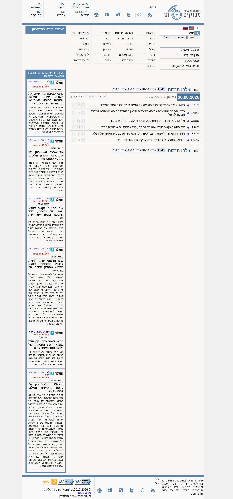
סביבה (151, 43)
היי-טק (107, 49)
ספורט (107, 33)
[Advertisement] (135, 76)
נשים (108, 60)
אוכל (152, 49)
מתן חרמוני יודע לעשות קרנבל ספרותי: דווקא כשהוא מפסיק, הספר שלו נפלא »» (45, 265)
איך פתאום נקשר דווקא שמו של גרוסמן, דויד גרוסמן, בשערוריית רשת (143, 127)
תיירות (107, 43)
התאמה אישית (190, 49)
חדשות (150, 33)
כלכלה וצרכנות (124, 33)
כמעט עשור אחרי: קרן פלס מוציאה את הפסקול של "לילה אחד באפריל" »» (45, 344)
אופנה (151, 60)
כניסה (152, 6)
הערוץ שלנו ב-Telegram (184, 66)
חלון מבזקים (191, 55)
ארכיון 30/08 (134, 89)
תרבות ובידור (124, 38)
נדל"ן (152, 54)
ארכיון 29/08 (119, 89)
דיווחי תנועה (81, 60)
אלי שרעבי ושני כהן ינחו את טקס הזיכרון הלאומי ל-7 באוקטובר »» (45, 155)
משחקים (127, 60)
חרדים (151, 65)
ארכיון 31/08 (149, 89)
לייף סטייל (82, 54)
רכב (130, 43)
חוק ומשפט (126, 54)
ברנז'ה (107, 54)
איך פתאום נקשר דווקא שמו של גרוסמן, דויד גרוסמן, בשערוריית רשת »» (45, 213)
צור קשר (156, 481)
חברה (107, 38)
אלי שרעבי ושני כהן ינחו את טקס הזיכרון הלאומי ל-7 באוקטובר (147, 120)
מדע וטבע (83, 49)
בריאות (84, 38)
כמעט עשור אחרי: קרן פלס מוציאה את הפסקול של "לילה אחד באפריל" (142, 105)
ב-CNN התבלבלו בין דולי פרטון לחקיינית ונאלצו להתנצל (151, 140)
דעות (152, 38)
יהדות (129, 49)
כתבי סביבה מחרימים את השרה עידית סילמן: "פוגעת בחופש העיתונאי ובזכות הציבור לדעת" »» (45, 98)
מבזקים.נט (84, 492)
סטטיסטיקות (191, 60)
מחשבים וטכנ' (80, 33)
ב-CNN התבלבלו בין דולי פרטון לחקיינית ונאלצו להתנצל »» (45, 388)
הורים (85, 43)
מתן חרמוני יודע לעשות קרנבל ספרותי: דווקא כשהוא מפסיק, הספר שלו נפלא (138, 133)
